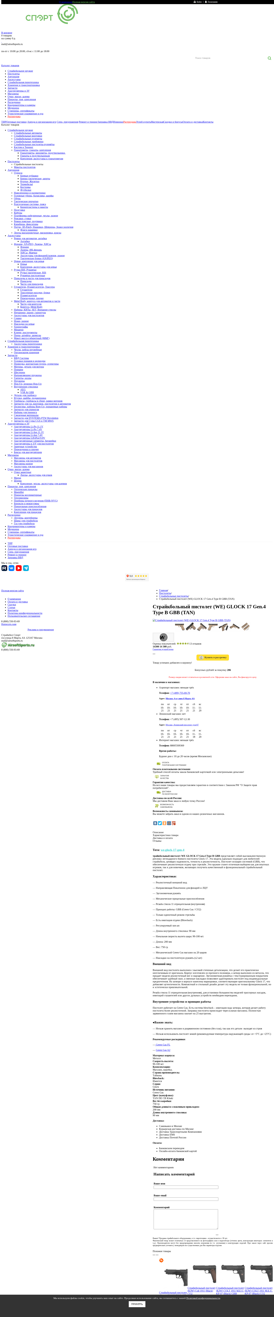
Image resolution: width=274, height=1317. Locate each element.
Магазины (13, 93)
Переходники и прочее (26, 449)
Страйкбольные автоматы (28, 133)
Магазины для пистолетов (28, 460)
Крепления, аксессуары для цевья (38, 267)
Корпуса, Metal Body (31, 306)
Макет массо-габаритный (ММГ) (31, 338)
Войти (199, 2)
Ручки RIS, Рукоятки (25, 269)
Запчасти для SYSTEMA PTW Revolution (36, 418)
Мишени (18, 329)
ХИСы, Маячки (28, 252)
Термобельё (26, 184)
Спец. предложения (67, 122)
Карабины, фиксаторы (26, 224)
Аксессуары (14, 79)
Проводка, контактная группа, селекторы (36, 364)
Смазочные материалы (26, 415)
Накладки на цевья (24, 324)
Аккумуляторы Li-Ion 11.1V (29, 432)
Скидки (12, 604)
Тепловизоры (21, 497)
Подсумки (19, 210)
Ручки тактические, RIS (33, 272)
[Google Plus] (174, 823)
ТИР (3, 122)
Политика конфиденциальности (25, 613)
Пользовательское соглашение (24, 616)
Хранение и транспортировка (24, 85)
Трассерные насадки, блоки (35, 292)
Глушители (26, 289)
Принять (137, 1304)
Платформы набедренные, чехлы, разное (36, 215)
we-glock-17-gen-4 (172, 850)
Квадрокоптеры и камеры (21, 105)
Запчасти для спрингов (26, 409)
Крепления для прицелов (27, 512)
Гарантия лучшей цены (163, 649)
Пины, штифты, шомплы (27, 335)
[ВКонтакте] (155, 823)
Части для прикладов (31, 284)
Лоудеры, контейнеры (26, 517)
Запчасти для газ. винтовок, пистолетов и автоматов (42, 403)
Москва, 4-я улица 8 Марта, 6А (180, 698)
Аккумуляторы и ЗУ (18, 90)
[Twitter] (160, 823)
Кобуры (18, 212)
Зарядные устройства (25, 446)
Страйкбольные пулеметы (28, 138)
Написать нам (8, 624)
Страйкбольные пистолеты (28, 164)
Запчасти (12, 88)
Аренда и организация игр (41, 122)
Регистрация (213, 2)
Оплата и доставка (193, 122)
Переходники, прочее (32, 298)
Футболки (25, 190)
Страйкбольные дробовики (28, 141)
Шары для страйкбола (26, 520)
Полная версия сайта (83, 2)
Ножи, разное (21, 321)
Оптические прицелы (25, 489)
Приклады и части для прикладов (32, 278)
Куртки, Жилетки (29, 181)
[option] (173, 1285)
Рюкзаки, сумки (22, 218)
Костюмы (25, 187)
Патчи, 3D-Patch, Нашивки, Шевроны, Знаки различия (43, 227)
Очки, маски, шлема (18, 96)
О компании (65, 2)
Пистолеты (14, 73)
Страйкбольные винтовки (28, 135)
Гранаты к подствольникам (35, 155)
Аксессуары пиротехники (28, 344)
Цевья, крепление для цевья (29, 261)
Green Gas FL (162, 1044)
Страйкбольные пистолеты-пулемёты (34, 144)
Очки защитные (22, 472)
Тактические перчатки (26, 201)
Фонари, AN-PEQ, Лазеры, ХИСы (32, 244)
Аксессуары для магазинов (28, 466)
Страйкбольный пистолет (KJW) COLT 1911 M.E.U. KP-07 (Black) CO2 (259, 1291)
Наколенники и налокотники (30, 192)
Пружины (19, 381)
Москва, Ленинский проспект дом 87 (182, 725)
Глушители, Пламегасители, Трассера (34, 287)
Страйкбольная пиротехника (23, 82)
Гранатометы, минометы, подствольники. (42, 153)
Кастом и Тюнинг (23, 147)
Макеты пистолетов (25, 167)
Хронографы (21, 326)
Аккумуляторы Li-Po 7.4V (28, 429)
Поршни (18, 369)
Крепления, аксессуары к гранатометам (41, 158)
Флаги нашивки (29, 230)
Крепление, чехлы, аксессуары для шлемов (43, 483)
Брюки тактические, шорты (35, 178)
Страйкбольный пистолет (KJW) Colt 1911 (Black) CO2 (201, 1291)
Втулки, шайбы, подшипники (30, 398)
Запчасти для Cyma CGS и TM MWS (34, 421)
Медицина (13, 108)
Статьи (11, 607)
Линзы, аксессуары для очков (36, 475)
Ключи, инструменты (25, 332)
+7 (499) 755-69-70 (180, 693)
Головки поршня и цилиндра (29, 361)
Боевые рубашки (29, 175)
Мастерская (157, 122)
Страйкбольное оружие (20, 71)
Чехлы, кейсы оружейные (28, 349)
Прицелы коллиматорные (28, 495)
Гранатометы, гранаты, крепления (32, 150)
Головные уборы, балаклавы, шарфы (34, 195)
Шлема (18, 480)
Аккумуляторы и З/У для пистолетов (34, 443)
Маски (17, 478)
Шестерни (19, 372)
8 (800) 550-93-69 (18, 48)
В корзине (6, 32)
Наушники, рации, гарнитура (30, 312)
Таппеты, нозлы (22, 378)
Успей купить (143, 122)
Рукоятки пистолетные (32, 275)
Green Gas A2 (163, 1050)
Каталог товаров (10, 65)
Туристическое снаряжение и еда (25, 113)
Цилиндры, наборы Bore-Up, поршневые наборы (40, 406)
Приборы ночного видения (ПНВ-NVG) (36, 500)
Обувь (17, 198)
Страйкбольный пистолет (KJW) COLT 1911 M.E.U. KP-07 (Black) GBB (230, 1291)
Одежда (18, 173)
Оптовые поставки (16, 122)
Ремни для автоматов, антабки (30, 238)
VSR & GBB (27, 392)
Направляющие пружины (28, 375)
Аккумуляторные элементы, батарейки (35, 440)
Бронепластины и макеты (34, 207)
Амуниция (13, 76)
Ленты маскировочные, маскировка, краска (37, 232)
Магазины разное (23, 463)
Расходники (14, 102)
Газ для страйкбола (24, 523)
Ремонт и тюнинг (88, 122)
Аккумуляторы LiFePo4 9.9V (29, 438)
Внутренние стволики (26, 386)
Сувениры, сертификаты (21, 110)
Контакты (208, 122)
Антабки (25, 241)
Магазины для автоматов (27, 458)
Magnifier (19, 492)
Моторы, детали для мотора (29, 366)
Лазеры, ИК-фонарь (31, 249)
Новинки (118, 122)
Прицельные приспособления (30, 506)
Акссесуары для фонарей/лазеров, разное (42, 255)
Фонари (24, 247)
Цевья (23, 264)
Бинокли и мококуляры (26, 503)
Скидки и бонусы (173, 122)
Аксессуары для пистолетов (29, 315)
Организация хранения (26, 352)
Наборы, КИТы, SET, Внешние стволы (35, 309)
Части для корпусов (31, 304)
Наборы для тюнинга (25, 412)
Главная (163, 590)
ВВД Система (21, 358)
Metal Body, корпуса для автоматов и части (37, 301)
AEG (23, 389)
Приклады (26, 281)
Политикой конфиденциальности (203, 1298)
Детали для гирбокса (25, 395)
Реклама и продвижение (41, 629)
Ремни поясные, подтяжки (28, 221)
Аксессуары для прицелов (28, 509)
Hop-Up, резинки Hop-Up (28, 383)
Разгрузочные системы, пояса (30, 204)
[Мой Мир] (169, 823)
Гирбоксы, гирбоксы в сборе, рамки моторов (38, 401)
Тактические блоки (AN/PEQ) (36, 258)
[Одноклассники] (164, 823)
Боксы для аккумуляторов (28, 452)
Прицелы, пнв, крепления (22, 99)
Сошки (18, 318)
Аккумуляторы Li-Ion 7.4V (28, 435)
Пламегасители (28, 295)
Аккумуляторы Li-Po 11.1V (28, 426)
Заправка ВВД (105, 122)
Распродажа (14, 116)
